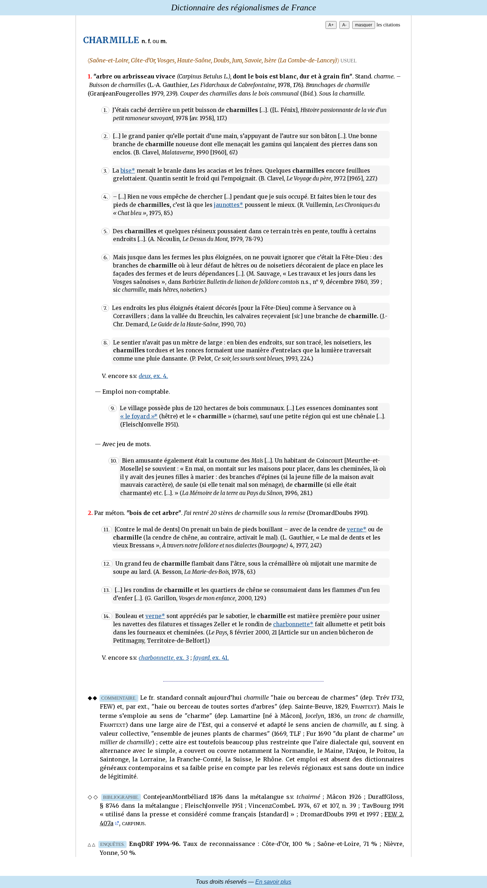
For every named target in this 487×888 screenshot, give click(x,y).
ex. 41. (211, 657)
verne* (356, 529)
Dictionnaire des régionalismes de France (243, 7)
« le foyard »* (139, 416)
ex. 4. (153, 375)
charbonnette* (293, 624)
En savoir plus (273, 882)
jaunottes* (228, 204)
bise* (128, 170)
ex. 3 (164, 657)
